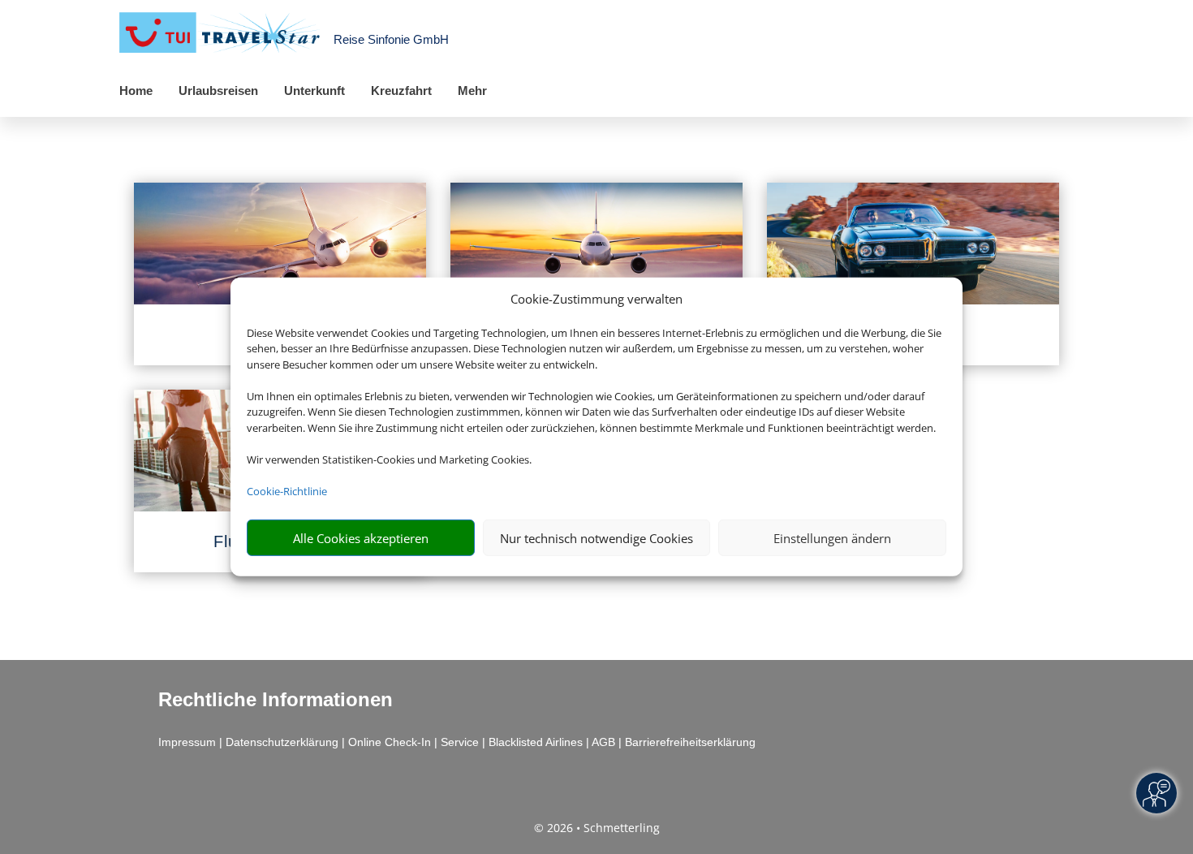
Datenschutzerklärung (282, 741)
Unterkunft (314, 90)
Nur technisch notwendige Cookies (596, 538)
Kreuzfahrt (401, 90)
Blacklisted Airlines (536, 741)
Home (136, 90)
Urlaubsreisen (218, 90)
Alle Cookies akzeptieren (361, 538)
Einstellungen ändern (832, 538)
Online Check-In (389, 741)
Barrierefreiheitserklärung (690, 741)
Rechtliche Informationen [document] (275, 700)
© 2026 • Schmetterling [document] (597, 827)
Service (460, 741)
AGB (603, 741)
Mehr (472, 90)
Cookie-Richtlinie (287, 491)
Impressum (187, 741)
